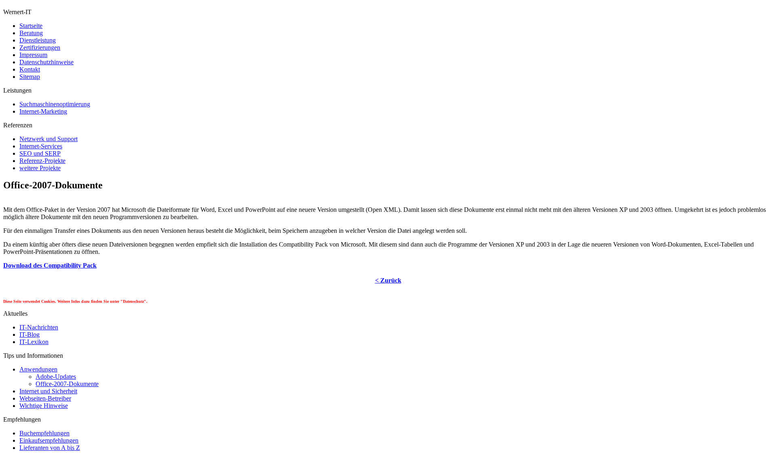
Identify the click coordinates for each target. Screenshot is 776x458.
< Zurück (388, 280)
